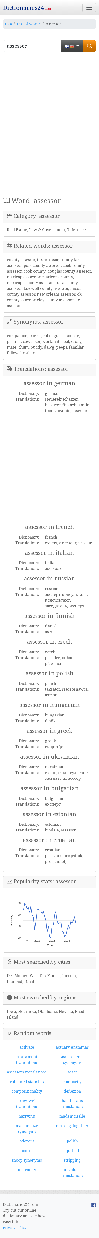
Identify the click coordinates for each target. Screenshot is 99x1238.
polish (72, 1141)
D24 (8, 24)
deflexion (72, 1091)
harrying (27, 1116)
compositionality (27, 1091)
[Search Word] (89, 46)
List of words (29, 24)
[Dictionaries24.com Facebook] (93, 1204)
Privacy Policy (14, 1227)
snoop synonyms (27, 1160)
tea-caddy (27, 1169)
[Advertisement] (49, 120)
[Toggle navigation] (89, 7)
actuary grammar (72, 1047)
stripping (72, 1160)
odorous (26, 1141)
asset (72, 1072)
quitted (72, 1150)
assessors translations (27, 1072)
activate (26, 1047)
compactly (72, 1081)
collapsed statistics (27, 1081)
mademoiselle (72, 1116)
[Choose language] (72, 46)
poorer (26, 1150)
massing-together (72, 1125)
